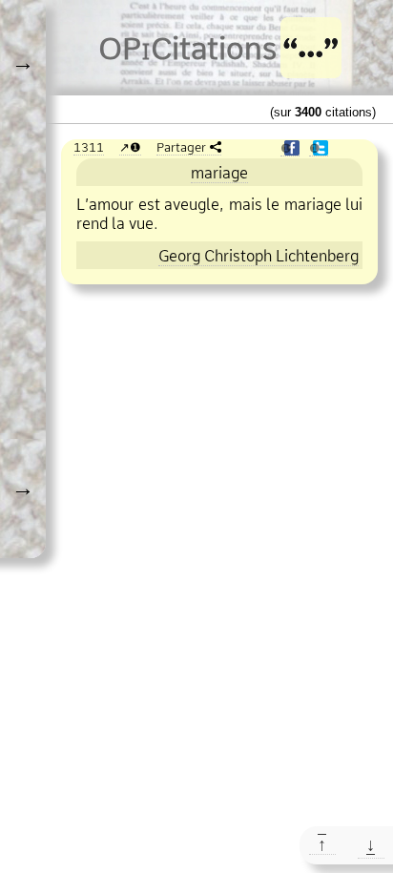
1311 (88, 147)
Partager (181, 147)
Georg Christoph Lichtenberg (258, 255)
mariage (219, 172)
